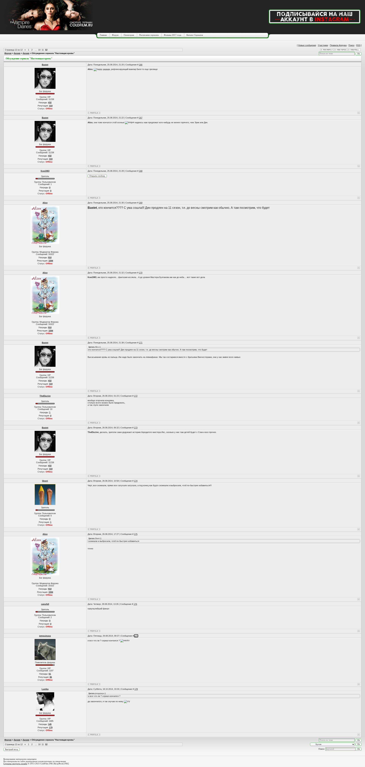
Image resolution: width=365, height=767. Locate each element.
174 (135, 481)
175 (135, 534)
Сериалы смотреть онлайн (15, 763)
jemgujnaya (45, 636)
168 (140, 171)
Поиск (351, 45)
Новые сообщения (307, 45)
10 (39, 50)
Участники (323, 45)
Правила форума (338, 45)
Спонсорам (129, 35)
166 (140, 65)
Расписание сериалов (149, 35)
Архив (17, 53)
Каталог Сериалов (194, 35)
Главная (103, 35)
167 (140, 118)
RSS (358, 45)
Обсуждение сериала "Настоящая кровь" (53, 53)
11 (43, 50)
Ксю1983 (45, 171)
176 (135, 604)
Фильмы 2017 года (172, 35)
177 (136, 636)
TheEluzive (45, 396)
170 (140, 273)
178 (136, 689)
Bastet (45, 65)
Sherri (45, 481)
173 (135, 427)
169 (140, 203)
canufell (45, 604)
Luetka (45, 689)
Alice (45, 203)
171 (140, 342)
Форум (115, 35)
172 (135, 396)
